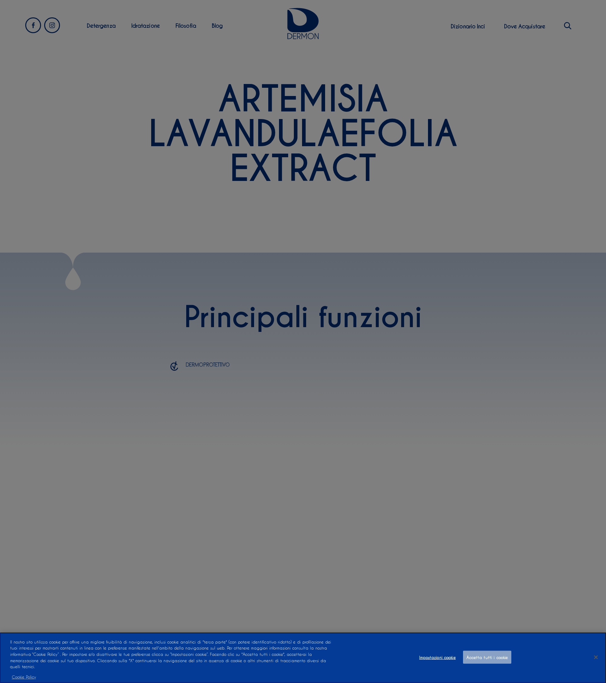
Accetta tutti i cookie (487, 657)
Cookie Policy (24, 676)
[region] (303, 657)
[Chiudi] (596, 657)
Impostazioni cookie (437, 657)
